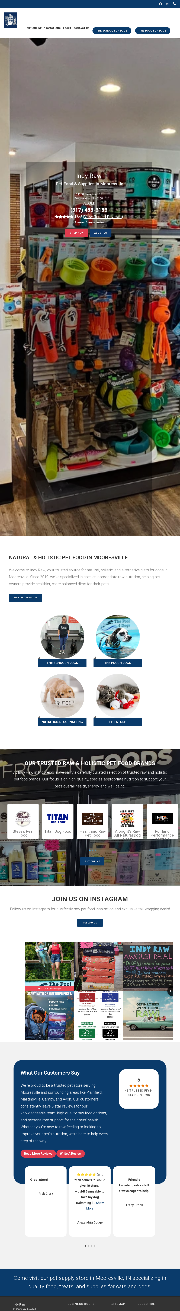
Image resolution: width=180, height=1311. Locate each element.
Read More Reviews (38, 1153)
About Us (100, 233)
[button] (85, 1246)
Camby (48, 1099)
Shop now (77, 233)
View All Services (25, 597)
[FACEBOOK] (160, 4)
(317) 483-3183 (88, 210)
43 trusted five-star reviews (139, 1092)
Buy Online (92, 861)
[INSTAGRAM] (167, 4)
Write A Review (70, 1153)
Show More (138, 1208)
